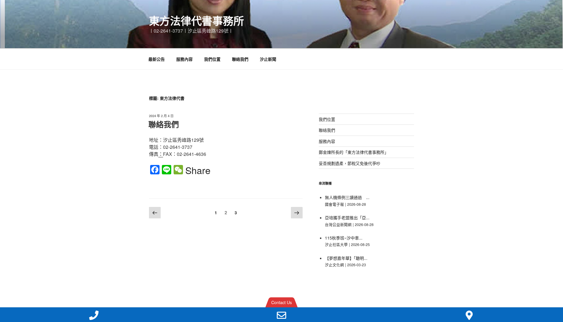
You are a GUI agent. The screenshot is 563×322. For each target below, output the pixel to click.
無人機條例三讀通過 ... (347, 197)
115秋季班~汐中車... (343, 238)
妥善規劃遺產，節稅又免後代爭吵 (349, 163)
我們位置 (212, 59)
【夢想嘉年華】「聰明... (346, 258)
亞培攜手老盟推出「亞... (347, 217)
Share (198, 170)
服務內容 (184, 59)
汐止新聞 (268, 59)
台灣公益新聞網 (338, 224)
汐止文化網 (334, 264)
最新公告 (156, 59)
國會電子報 (334, 204)
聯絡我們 (240, 59)
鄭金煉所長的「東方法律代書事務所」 (354, 152)
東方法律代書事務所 (196, 20)
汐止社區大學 (336, 244)
